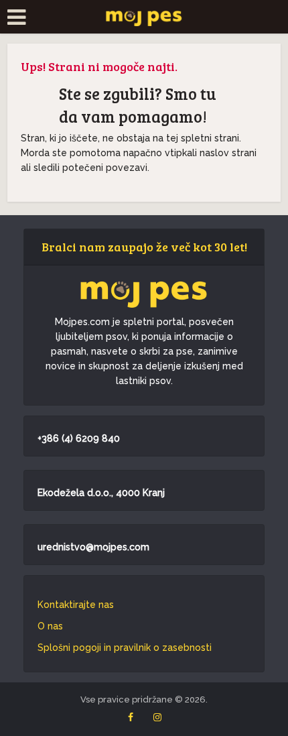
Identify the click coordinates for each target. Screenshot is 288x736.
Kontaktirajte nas (76, 604)
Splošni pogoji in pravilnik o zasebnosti (125, 647)
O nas (50, 626)
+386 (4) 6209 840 (79, 438)
